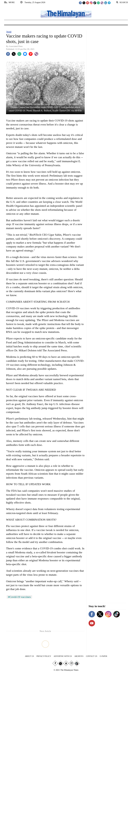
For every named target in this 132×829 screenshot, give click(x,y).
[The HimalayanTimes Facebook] (80, 2)
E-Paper (103, 656)
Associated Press (16, 46)
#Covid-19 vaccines (19, 597)
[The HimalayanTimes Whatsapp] (98, 2)
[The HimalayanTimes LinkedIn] (105, 2)
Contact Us (91, 656)
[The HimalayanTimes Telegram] (109, 2)
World (8, 32)
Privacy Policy (43, 656)
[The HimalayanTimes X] (83, 2)
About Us (29, 656)
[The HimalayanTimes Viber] (102, 2)
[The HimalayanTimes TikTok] (94, 2)
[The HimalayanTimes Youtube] (87, 2)
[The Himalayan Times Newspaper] (66, 14)
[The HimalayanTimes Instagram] (91, 2)
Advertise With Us (63, 656)
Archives (78, 656)
